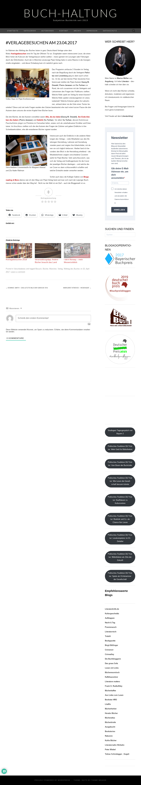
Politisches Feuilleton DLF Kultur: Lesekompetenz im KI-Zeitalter (120, 538)
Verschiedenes (20, 269)
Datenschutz (110, 31)
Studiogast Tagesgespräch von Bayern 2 (120, 432)
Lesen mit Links (112, 668)
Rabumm (109, 736)
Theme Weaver (98, 780)
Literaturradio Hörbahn (114, 745)
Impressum (91, 31)
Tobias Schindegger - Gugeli (117, 754)
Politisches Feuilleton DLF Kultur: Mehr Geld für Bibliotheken (120, 447)
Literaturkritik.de (112, 609)
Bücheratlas (110, 718)
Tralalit (108, 636)
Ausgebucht (110, 727)
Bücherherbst (110, 709)
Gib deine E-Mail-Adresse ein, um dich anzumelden (120, 173)
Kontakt (63, 31)
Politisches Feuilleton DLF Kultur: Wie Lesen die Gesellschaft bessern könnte (120, 481)
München (53, 269)
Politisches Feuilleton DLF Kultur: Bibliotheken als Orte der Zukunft (120, 557)
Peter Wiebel (110, 749)
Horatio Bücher (111, 713)
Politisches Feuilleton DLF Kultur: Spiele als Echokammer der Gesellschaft (120, 576)
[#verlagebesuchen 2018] (19, 250)
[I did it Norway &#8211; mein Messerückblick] (77, 250)
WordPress (64, 780)
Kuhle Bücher (110, 740)
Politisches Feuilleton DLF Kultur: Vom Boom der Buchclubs (120, 463)
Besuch (39, 269)
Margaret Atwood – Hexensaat (77, 288)
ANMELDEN (119, 210)
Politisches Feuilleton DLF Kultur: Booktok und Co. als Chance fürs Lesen (120, 519)
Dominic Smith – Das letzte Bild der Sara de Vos (27, 288)
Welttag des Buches (72, 269)
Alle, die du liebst (52, 117)
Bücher (45, 269)
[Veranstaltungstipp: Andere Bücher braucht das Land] (48, 250)
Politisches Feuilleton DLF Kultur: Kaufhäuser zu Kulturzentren (120, 500)
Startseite (12, 31)
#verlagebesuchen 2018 (16, 259)
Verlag (60, 269)
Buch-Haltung (71, 13)
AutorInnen (47, 31)
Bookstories (110, 731)
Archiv (77, 31)
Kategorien (30, 31)
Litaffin (108, 704)
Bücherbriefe (110, 722)
